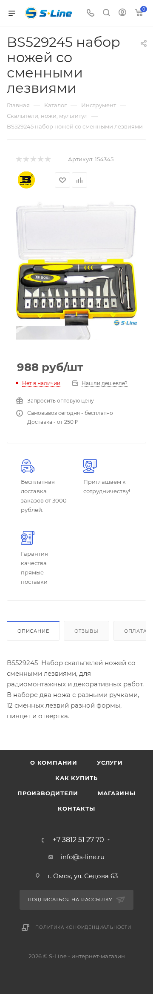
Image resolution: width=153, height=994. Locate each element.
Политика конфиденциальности (83, 927)
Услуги (110, 762)
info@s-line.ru (83, 857)
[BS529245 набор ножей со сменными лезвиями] (76, 263)
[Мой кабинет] (122, 13)
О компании (53, 762)
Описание (33, 631)
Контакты (76, 808)
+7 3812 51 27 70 (78, 840)
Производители (47, 793)
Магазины (117, 793)
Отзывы (86, 631)
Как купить (76, 777)
